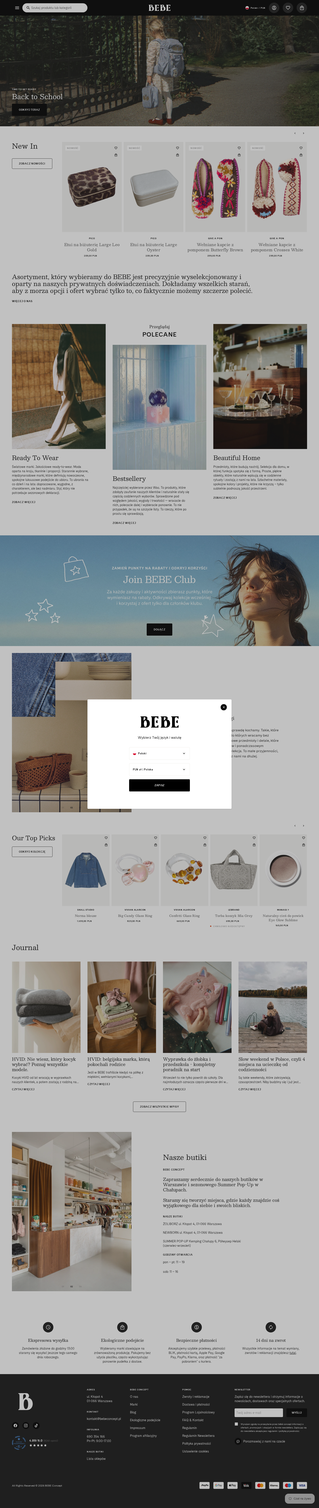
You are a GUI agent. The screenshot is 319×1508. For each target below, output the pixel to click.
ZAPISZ (159, 785)
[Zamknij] (223, 707)
